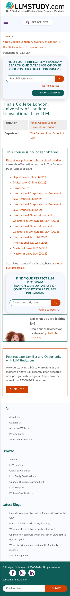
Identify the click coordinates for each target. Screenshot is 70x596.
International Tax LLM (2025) (30, 237)
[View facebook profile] (12, 572)
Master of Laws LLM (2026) (30, 253)
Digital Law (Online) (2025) (29, 177)
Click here (17, 389)
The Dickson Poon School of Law (23, 47)
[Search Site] (28, 23)
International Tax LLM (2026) (30, 242)
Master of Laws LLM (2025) (30, 248)
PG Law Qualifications (21, 493)
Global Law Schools (20, 471)
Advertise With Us (19, 428)
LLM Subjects (16, 488)
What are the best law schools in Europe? (32, 529)
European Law (22, 188)
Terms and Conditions (21, 440)
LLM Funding (16, 465)
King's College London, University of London (30, 41)
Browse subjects (50, 93)
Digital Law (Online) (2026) (29, 182)
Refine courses (50, 85)
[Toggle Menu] (6, 22)
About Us (14, 417)
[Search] (59, 79)
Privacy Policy (16, 434)
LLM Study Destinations (22, 476)
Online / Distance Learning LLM (26, 482)
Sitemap (13, 459)
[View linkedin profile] (31, 572)
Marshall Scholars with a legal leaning (29, 523)
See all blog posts (18, 555)
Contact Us (15, 423)
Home (6, 36)
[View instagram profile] (22, 572)
